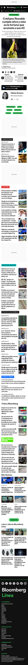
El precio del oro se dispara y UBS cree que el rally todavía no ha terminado (9, 159)
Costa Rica (3, 619)
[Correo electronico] (12, 99)
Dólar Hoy (3, 631)
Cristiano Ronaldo (11, 106)
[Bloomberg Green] (14, 439)
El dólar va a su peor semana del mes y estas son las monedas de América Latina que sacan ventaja (9, 294)
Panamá (3, 616)
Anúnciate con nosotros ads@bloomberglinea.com (12, 658)
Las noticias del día (18, 113)
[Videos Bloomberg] (14, 404)
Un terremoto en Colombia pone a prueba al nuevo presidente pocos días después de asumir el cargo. (8, 421)
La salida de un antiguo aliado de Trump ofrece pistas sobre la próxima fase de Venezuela (13, 398)
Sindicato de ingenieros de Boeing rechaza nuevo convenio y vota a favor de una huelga (9, 204)
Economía (3, 628)
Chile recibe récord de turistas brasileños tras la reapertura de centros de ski (20, 510)
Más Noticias (6, 475)
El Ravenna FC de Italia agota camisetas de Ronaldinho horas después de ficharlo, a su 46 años (19, 562)
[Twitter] (15, 99)
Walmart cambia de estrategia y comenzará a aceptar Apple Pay (9, 231)
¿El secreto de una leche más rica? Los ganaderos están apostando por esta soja (9, 460)
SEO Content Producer (17, 96)
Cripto (2, 634)
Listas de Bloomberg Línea (7, 638)
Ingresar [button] (25, 7)
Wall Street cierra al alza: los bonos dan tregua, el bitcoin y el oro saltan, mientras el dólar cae (8, 272)
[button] (3, 72)
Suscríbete (3, 644)
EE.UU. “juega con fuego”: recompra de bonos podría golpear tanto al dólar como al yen (8, 283)
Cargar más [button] (14, 520)
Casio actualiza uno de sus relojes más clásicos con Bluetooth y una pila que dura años (19, 78)
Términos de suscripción (7, 647)
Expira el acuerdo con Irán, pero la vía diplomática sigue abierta (8, 410)
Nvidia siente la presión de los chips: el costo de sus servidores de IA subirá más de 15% (9, 370)
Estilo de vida (14, 14)
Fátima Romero (7, 66)
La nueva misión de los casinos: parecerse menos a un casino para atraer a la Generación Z (7, 541)
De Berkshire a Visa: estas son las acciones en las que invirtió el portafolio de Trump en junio (9, 78)
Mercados (3, 630)
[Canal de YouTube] (10, 583)
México (3, 606)
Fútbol (19, 106)
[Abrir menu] (2, 7)
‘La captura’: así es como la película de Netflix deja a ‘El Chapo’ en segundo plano (20, 540)
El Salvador (4, 620)
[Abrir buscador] (21, 7)
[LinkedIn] (17, 99)
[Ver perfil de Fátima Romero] (6, 96)
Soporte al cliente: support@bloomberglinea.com (12, 659)
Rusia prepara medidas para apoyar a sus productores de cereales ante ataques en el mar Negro (9, 194)
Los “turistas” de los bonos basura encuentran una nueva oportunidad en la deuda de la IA (9, 334)
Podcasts (3, 637)
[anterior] (2, 78)
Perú (2, 613)
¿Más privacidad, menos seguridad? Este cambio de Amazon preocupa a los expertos (9, 359)
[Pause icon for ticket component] (2, 11)
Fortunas (8, 113)
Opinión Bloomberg (8, 377)
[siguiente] (25, 78)
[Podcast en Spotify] (25, 583)
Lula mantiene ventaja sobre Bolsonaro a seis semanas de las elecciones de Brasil (9, 213)
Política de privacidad (6, 645)
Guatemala (3, 623)
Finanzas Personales (6, 635)
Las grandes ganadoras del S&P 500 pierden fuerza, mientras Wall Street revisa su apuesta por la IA (9, 321)
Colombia (3, 609)
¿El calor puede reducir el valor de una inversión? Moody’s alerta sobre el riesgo (9, 469)
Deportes (9, 110)
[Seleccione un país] (4, 7)
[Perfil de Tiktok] (21, 583)
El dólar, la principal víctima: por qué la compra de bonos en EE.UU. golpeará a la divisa (8, 304)
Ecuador (3, 614)
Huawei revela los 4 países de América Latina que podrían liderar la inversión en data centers (8, 148)
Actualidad (3, 633)
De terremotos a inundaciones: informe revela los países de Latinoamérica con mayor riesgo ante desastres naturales (9, 449)
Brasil (2, 605)
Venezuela (3, 610)
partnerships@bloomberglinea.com (9, 657)
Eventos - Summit (5, 655)
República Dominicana (6, 621)
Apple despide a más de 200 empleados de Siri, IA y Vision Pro (9, 238)
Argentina (3, 608)
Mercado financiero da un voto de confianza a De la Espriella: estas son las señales (7, 510)
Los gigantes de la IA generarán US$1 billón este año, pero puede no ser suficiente (12, 389)
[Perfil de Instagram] (14, 583)
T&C (2, 649)
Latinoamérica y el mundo (7, 603)
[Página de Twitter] (6, 583)
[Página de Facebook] (3, 583)
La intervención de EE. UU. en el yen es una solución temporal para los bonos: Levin (9, 432)
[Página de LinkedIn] (17, 583)
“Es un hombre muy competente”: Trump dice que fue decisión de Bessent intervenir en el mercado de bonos (9, 222)
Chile (2, 612)
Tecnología (3, 648)
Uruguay (3, 617)
